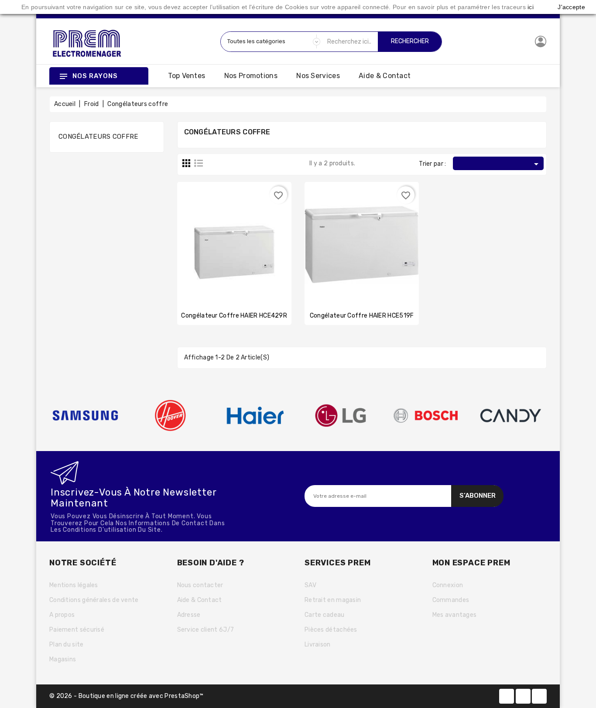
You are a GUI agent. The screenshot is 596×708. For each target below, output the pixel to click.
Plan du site (66, 644)
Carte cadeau (325, 615)
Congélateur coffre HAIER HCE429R (234, 315)
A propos (62, 615)
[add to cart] (217, 235)
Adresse (189, 615)
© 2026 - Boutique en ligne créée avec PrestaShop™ (126, 696)
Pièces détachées (331, 629)
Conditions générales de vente (94, 600)
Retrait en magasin (333, 600)
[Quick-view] (251, 235)
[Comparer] (234, 235)
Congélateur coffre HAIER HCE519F (362, 315)
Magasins (62, 659)
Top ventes (186, 76)
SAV (310, 585)
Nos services (318, 76)
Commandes (450, 600)
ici (530, 6)
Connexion (447, 585)
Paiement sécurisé (76, 629)
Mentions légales (73, 585)
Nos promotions (250, 76)
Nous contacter (200, 585)
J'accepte (571, 6)
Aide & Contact (385, 76)
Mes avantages (454, 615)
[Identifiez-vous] (540, 41)
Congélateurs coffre (98, 136)
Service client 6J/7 (205, 629)
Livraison (318, 644)
